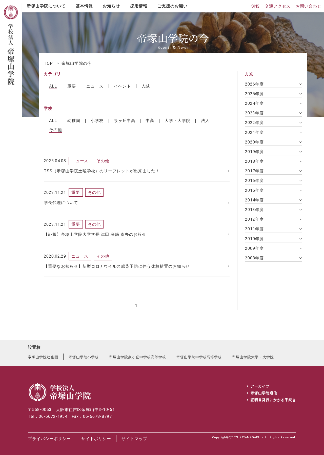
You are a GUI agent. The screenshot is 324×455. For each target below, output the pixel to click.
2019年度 (254, 151)
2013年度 (254, 209)
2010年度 (254, 238)
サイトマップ (134, 438)
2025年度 (254, 93)
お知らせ (111, 6)
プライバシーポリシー (49, 438)
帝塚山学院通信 (264, 393)
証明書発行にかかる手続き (273, 400)
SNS (255, 6)
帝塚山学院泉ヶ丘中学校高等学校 (137, 357)
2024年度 (254, 103)
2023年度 (254, 113)
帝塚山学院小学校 (84, 357)
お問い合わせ (308, 6)
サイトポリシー (96, 438)
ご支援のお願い (172, 6)
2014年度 (254, 200)
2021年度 (254, 132)
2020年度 (254, 142)
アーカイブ (260, 386)
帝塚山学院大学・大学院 (253, 357)
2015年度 (254, 190)
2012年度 (254, 219)
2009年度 (254, 248)
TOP (48, 63)
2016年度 (254, 180)
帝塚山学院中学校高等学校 (199, 357)
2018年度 (254, 161)
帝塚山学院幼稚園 (43, 357)
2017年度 (254, 171)
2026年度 (254, 84)
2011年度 (254, 228)
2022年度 (254, 122)
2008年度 (254, 258)
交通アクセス (278, 6)
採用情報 (138, 6)
